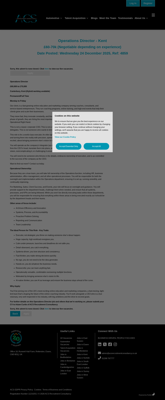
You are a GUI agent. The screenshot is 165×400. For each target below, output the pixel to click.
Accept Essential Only (68, 146)
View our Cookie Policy (65, 137)
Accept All (96, 146)
